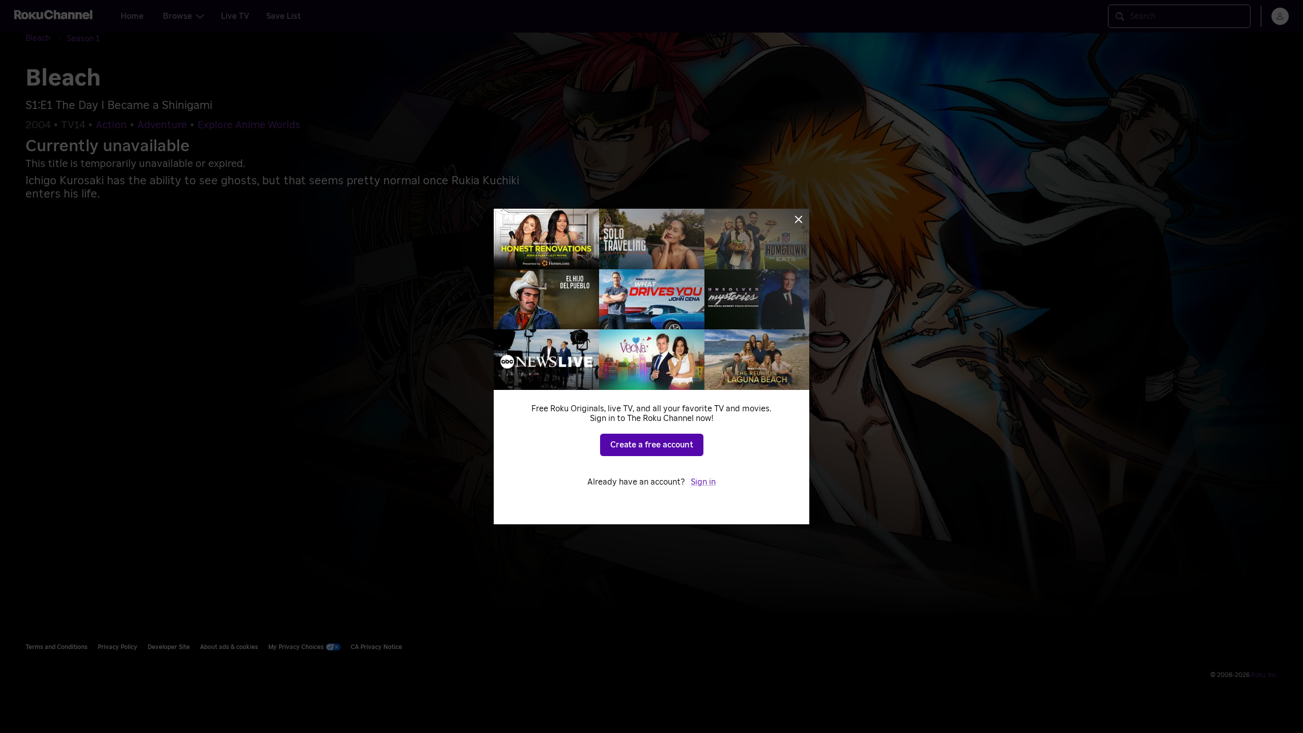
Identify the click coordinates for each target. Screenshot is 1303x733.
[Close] (798, 219)
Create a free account (651, 445)
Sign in (703, 482)
